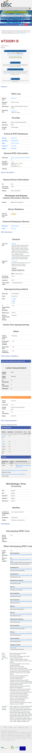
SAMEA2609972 (15, 140)
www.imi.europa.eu (11, 739)
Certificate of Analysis (15, 78)
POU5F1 (14, 298)
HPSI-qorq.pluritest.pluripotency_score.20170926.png (15, 470)
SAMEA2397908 (15, 226)
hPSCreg (4, 138)
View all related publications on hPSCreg (20, 157)
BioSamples (5, 140)
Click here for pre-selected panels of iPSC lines (16, 12)
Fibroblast (14, 243)
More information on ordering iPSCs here (15, 54)
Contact (10, 727)
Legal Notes (21, 727)
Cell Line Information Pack (15, 62)
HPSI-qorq (13, 228)
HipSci (3, 143)
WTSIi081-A (14, 111)
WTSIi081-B (14, 98)
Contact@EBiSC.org (22, 33)
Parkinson (15, 18)
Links (15, 727)
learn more (22, 24)
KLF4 (14, 301)
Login (27, 727)
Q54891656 (13, 148)
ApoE (18, 18)
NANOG (4, 444)
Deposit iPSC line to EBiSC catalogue (16, 20)
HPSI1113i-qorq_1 (15, 143)
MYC (14, 303)
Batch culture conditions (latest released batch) (13, 361)
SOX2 (14, 300)
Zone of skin (14, 261)
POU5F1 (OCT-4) (4, 437)
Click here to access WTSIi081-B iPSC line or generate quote (15, 50)
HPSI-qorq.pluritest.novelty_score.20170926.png (14, 474)
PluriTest (4, 457)
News (5, 727)
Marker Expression (6, 427)
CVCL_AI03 (13, 145)
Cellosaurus (5, 145)
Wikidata (4, 148)
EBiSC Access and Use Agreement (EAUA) (15, 69)
